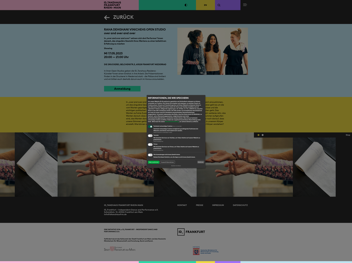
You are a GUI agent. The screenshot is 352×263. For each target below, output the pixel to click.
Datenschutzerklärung (172, 121)
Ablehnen (200, 162)
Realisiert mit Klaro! (176, 165)
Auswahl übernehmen (167, 162)
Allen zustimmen (153, 162)
